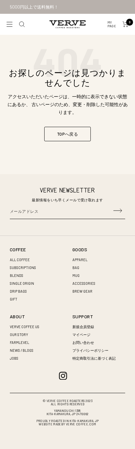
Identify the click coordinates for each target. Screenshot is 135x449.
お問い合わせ (83, 342)
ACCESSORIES (83, 283)
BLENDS (16, 275)
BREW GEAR (82, 291)
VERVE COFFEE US (24, 327)
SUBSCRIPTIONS (23, 267)
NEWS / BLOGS (21, 350)
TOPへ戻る (67, 134)
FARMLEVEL (19, 342)
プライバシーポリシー (90, 350)
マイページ (81, 334)
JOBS (14, 358)
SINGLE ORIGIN (22, 283)
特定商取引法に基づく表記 (94, 358)
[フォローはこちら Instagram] (63, 376)
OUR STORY (19, 334)
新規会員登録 (83, 327)
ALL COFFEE (20, 260)
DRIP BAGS (18, 291)
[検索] (22, 24)
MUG (76, 275)
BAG (75, 267)
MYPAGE (111, 24)
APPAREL (79, 260)
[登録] (117, 211)
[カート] (125, 24)
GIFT (13, 299)
